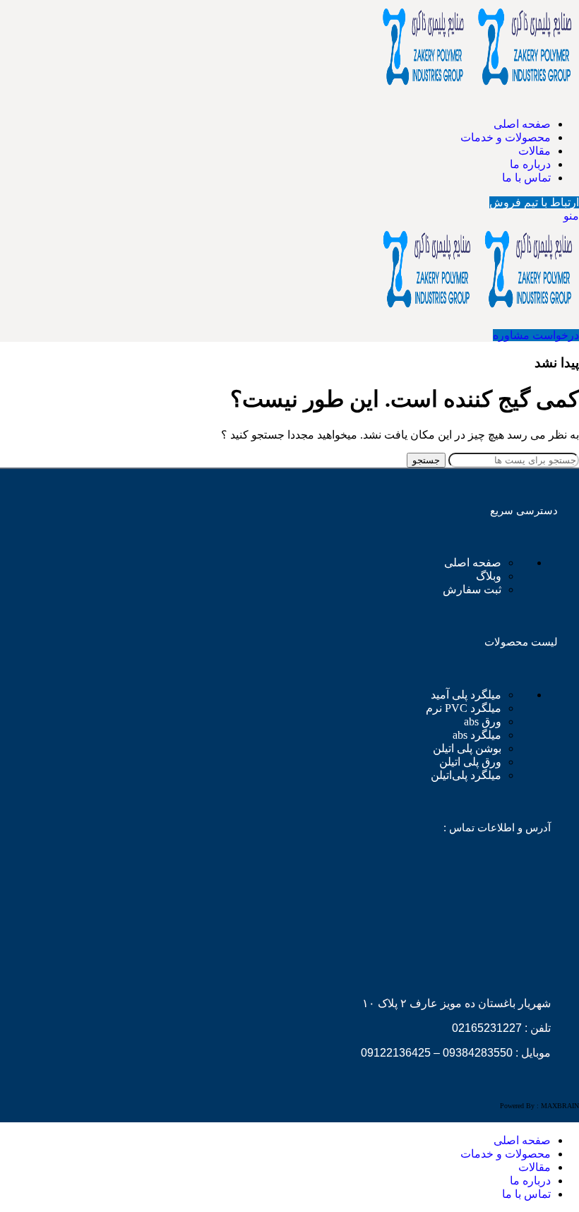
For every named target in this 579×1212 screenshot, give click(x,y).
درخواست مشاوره (536, 335)
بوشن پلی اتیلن (467, 748)
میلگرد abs (477, 735)
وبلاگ (488, 576)
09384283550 (478, 1053)
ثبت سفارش (472, 589)
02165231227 (487, 1028)
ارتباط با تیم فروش (534, 202)
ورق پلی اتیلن (470, 762)
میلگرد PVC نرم (463, 708)
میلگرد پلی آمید (466, 695)
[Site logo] (524, 99)
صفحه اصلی (472, 563)
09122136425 (396, 1053)
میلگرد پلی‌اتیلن (466, 775)
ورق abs (482, 721)
